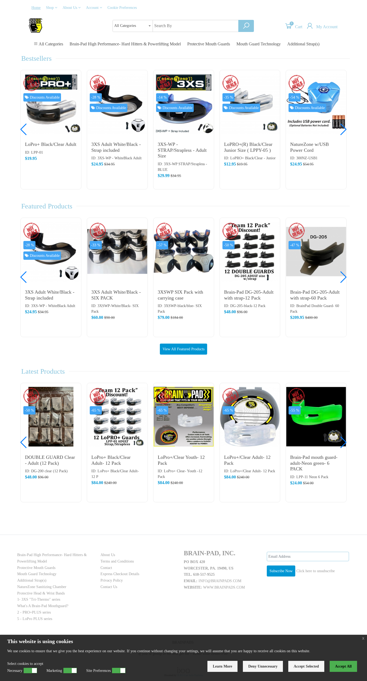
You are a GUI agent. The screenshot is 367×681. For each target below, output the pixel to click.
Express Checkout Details (119, 574)
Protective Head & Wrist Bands (41, 593)
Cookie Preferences (122, 8)
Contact (106, 568)
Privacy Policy (111, 580)
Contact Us (108, 587)
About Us (70, 8)
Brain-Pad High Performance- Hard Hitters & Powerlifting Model (125, 44)
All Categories (50, 44)
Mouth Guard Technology (258, 44)
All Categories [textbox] (125, 26)
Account (93, 8)
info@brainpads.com (220, 581)
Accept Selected (306, 666)
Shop (50, 8)
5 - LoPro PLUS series (34, 619)
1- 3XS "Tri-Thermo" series (38, 599)
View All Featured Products (183, 349)
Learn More (222, 666)
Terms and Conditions (117, 561)
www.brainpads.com (224, 587)
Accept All (343, 666)
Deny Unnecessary (263, 666)
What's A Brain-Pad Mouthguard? (42, 606)
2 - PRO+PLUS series (34, 612)
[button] (343, 129)
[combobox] (133, 26)
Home (36, 8)
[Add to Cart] (74, 78)
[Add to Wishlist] (74, 99)
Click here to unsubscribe (315, 571)
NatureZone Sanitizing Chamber (41, 587)
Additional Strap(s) (303, 44)
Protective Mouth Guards (208, 44)
